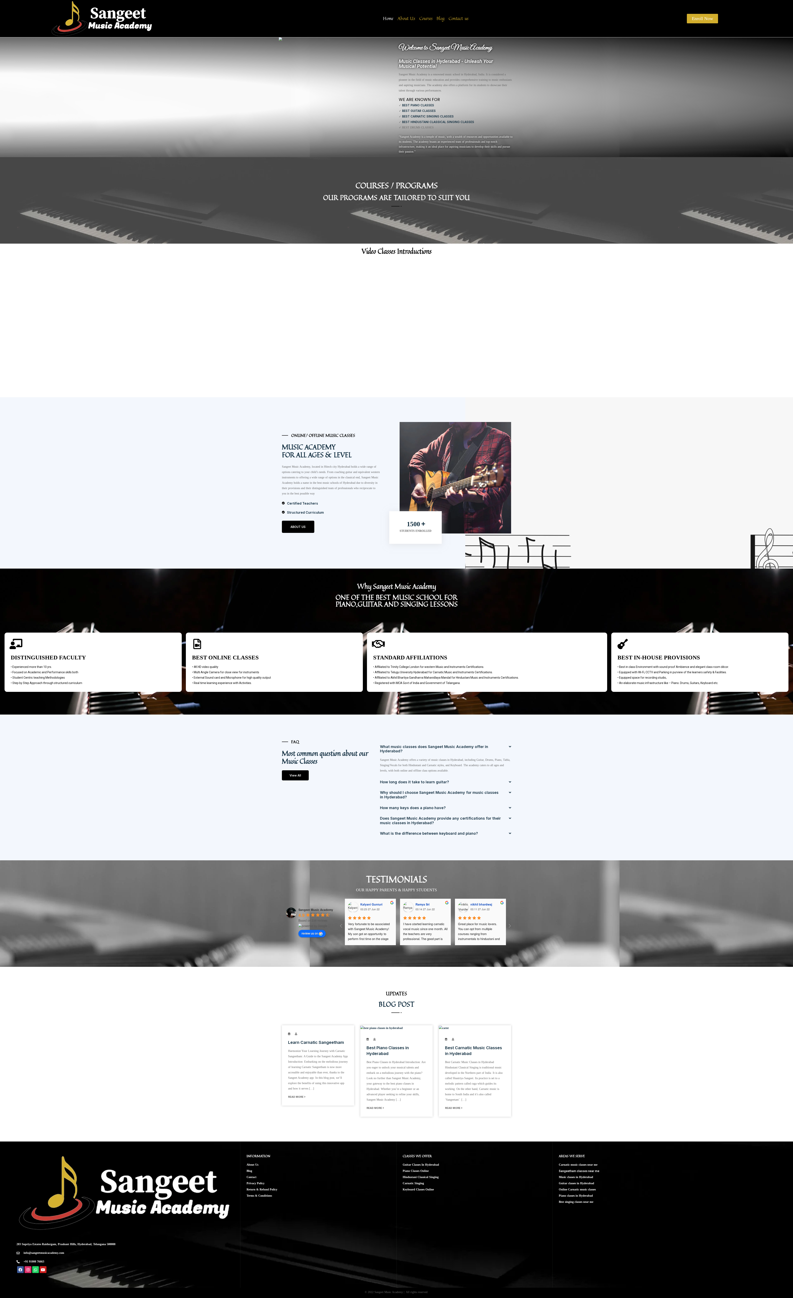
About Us (406, 18)
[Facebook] (20, 1269)
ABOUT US (298, 527)
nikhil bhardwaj (481, 904)
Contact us (458, 18)
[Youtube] (43, 1269)
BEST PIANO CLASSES (418, 105)
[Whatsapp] (35, 1269)
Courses (425, 18)
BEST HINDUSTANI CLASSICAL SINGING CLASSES (438, 122)
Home (388, 18)
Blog (440, 18)
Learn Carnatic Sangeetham (316, 1042)
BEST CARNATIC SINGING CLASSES (428, 116)
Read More (296, 1096)
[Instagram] (28, 1269)
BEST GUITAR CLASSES (419, 111)
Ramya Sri (422, 904)
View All (295, 775)
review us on (310, 933)
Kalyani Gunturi (371, 904)
